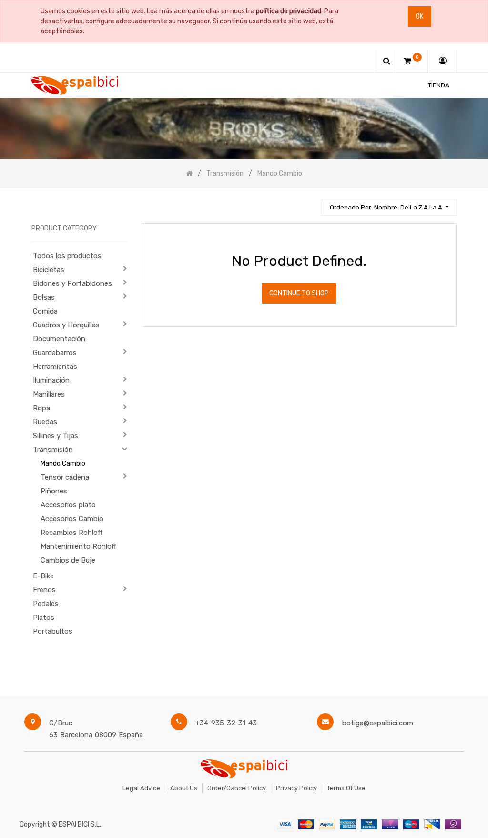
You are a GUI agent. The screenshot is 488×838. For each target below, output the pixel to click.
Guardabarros (55, 352)
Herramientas (55, 366)
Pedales (46, 603)
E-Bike (43, 576)
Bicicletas (48, 269)
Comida (45, 311)
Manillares (49, 394)
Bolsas (44, 297)
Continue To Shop (299, 293)
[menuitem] (439, 85)
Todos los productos (67, 255)
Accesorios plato (68, 505)
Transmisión (53, 449)
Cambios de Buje (68, 560)
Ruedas (45, 422)
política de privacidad (288, 11)
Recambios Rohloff (71, 532)
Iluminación (51, 380)
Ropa (41, 408)
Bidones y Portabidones (72, 283)
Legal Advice (141, 788)
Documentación (59, 339)
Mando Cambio (63, 464)
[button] (389, 207)
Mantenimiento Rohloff (78, 546)
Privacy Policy (296, 788)
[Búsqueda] (310, 203)
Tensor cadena (65, 477)
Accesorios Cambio (72, 518)
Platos (43, 617)
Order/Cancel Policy (236, 788)
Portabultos (52, 631)
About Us (183, 788)
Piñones (54, 491)
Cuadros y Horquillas (66, 325)
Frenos (44, 590)
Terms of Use (346, 788)
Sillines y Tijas (55, 435)
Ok (420, 16)
